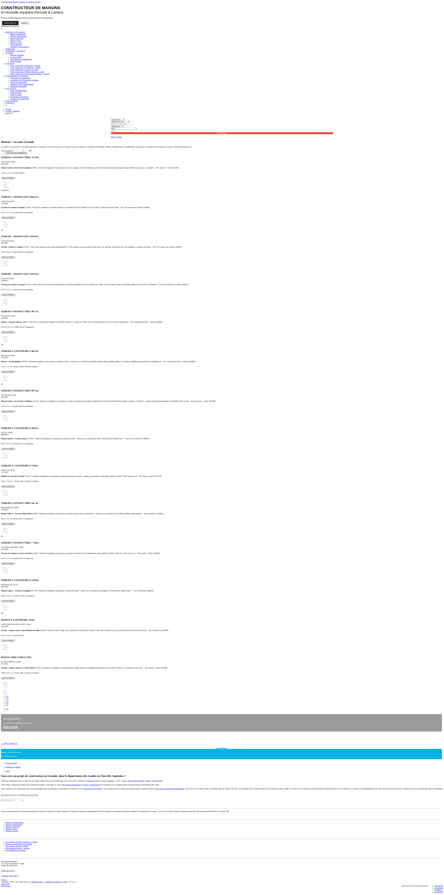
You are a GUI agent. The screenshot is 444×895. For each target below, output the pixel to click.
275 (7, 701)
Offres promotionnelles (18, 91)
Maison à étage (15, 41)
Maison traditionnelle (18, 34)
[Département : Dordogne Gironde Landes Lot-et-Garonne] (117, 126)
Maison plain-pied (16, 39)
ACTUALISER (222, 133)
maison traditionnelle (73, 785)
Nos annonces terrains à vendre (17, 846)
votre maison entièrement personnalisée (169, 789)
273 (7, 697)
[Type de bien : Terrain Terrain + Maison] (118, 119)
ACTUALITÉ (11, 88)
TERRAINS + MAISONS (15, 51)
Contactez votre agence (9, 876)
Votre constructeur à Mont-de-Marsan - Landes (27, 72)
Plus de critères (116, 137)
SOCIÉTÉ (9, 53)
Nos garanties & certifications (21, 59)
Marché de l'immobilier (18, 86)
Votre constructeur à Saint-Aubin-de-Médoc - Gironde (30, 74)
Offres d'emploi (16, 61)
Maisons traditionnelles (14, 825)
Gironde (90, 781)
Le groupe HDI (16, 57)
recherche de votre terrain (92, 789)
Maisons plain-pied (12, 827)
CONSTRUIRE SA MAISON (17, 76)
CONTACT (24, 23)
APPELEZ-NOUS (8, 871)
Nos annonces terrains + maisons (17, 848)
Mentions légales (37, 882)
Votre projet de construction (20, 78)
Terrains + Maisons (13, 111)
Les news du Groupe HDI (19, 99)
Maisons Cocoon (12, 831)
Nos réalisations (16, 45)
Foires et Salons (16, 95)
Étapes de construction (18, 82)
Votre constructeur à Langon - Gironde (24, 70)
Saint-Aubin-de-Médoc (136, 781)
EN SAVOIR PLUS (10, 727)
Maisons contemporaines (15, 823)
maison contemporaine (92, 785)
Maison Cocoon (16, 43)
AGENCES (10, 63)
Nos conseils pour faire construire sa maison (22, 842)
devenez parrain (11, 763)
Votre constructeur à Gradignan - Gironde (25, 68)
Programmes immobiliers (19, 97)
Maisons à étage (11, 829)
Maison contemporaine (18, 36)
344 (7, 709)
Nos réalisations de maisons (16, 850)
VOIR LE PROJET (8, 178)
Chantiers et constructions (19, 47)
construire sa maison (13, 767)
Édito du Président (17, 55)
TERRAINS (10, 49)
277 (7, 705)
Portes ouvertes (15, 93)
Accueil (8, 109)
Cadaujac (111, 781)
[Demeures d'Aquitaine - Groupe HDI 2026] (4, 880)
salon (7, 771)
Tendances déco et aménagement (22, 84)
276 (7, 703)
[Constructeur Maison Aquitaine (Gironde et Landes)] (21, 2)
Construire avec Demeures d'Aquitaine (24, 80)
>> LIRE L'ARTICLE (9, 744)
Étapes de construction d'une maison (19, 844)
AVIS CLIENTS (12, 101)
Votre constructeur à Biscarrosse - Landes (25, 66)
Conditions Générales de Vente (56, 882)
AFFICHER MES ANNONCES (16, 153)
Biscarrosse (158, 781)
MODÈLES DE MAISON (15, 32)
